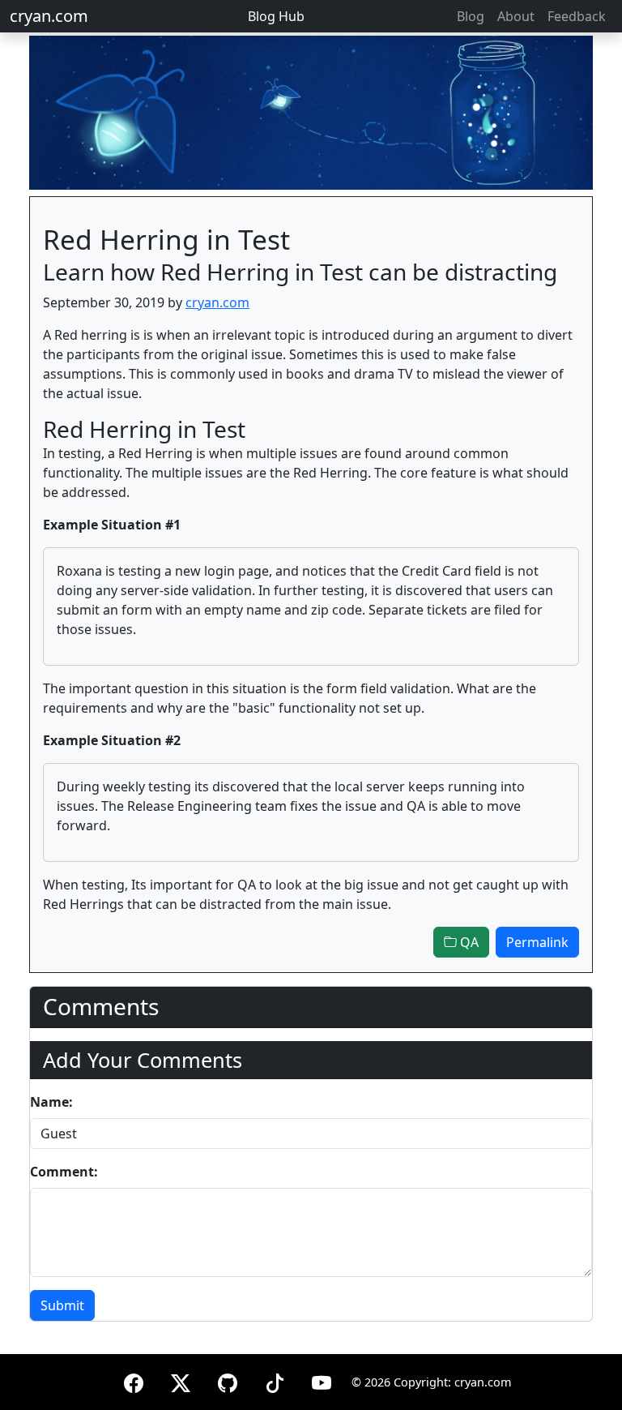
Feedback (576, 16)
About (516, 16)
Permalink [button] (537, 942)
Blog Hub (276, 16)
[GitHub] (227, 1380)
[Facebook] (133, 1380)
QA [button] (468, 942)
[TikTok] (274, 1380)
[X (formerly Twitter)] (180, 1380)
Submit (62, 1305)
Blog (470, 16)
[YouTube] (321, 1380)
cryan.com (49, 16)
